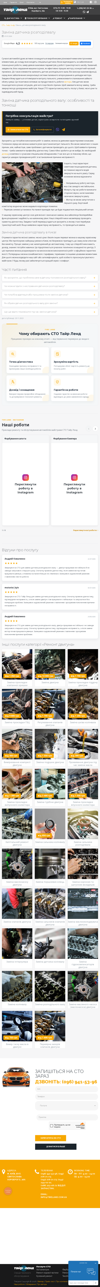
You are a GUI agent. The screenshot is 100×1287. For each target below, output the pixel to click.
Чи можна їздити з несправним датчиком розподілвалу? (34, 286)
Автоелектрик (42, 1269)
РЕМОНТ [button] (58, 18)
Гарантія (13, 2)
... (38, 2)
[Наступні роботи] (95, 428)
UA (82, 2)
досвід (5, 154)
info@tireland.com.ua (54, 1197)
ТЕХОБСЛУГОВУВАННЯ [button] (36, 18)
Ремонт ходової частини (47, 1273)
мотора (67, 81)
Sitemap (40, 1281)
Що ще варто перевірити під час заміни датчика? (30, 312)
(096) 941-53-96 (49, 1174)
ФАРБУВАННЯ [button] (76, 18)
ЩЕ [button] (21, 25)
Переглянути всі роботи (85, 530)
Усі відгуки (49, 43)
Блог (22, 2)
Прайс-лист (50, 1281)
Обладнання (31, 1284)
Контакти (30, 2)
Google (73, 43)
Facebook (86, 43)
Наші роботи (19, 1284)
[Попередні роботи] (88, 428)
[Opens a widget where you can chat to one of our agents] (83, 1273)
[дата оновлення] (3, 36)
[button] (50, 1138)
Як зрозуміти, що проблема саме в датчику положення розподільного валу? (45, 277)
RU (78, 2)
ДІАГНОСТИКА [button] (12, 18)
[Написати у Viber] (84, 12)
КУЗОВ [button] (9, 25)
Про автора (42, 1284)
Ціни (5, 2)
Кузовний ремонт (44, 1276)
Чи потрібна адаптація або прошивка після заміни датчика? (36, 294)
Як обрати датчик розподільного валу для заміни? (31, 303)
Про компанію (62, 1281)
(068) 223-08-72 (49, 1185)
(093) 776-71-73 (49, 1179)
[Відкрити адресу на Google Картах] (28, 8)
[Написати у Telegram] (87, 12)
